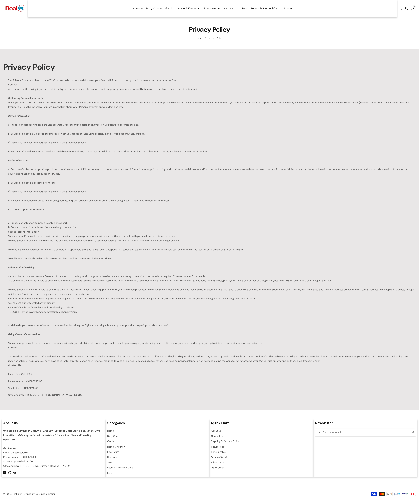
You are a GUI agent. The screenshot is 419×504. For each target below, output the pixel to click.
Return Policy (218, 446)
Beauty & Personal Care (265, 8)
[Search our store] (401, 8)
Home (136, 8)
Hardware (229, 8)
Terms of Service (220, 457)
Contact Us (217, 436)
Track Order (217, 467)
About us (216, 430)
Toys (244, 8)
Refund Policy (218, 451)
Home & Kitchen (187, 8)
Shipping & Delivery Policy (225, 441)
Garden (169, 8)
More (285, 8)
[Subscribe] (413, 432)
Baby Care (152, 8)
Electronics (210, 8)
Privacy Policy (215, 38)
